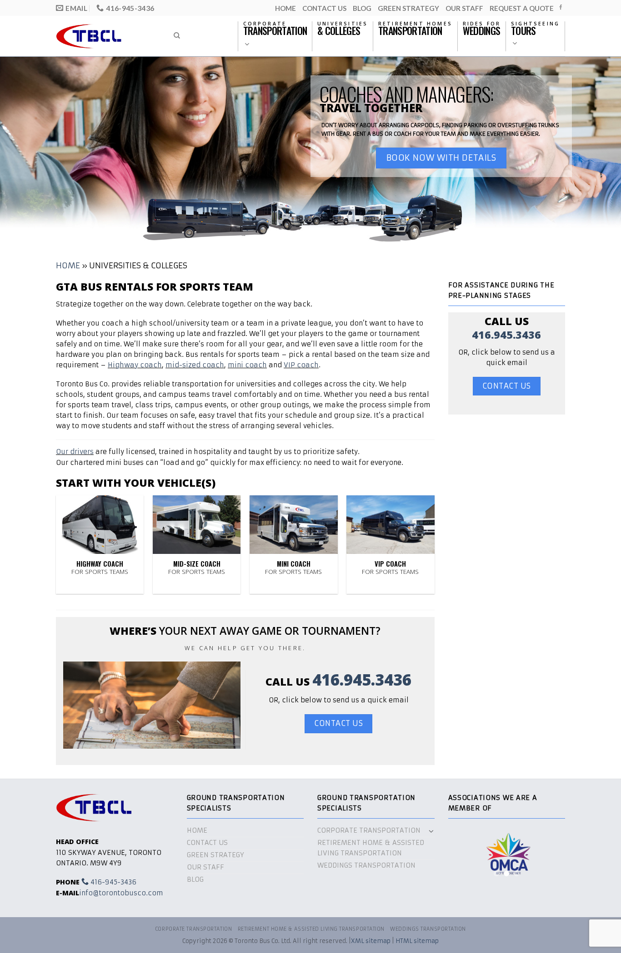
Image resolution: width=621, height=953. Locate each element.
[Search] (177, 36)
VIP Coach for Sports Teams (390, 567)
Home (285, 8)
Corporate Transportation (369, 830)
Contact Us (324, 8)
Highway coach (135, 365)
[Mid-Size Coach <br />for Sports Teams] (197, 524)
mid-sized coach (194, 365)
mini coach (247, 365)
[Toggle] (431, 831)
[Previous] (462, 856)
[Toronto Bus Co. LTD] (106, 36)
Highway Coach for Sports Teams (99, 567)
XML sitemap (371, 941)
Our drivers (75, 452)
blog (362, 8)
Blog (195, 879)
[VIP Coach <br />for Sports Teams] (390, 524)
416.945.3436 (361, 679)
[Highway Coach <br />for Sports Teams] (100, 524)
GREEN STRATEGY (408, 8)
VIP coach (301, 365)
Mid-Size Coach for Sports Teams (196, 567)
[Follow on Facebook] (560, 7)
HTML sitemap (417, 941)
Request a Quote (522, 8)
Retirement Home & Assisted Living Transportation (370, 848)
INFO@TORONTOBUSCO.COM (121, 893)
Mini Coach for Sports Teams (293, 567)
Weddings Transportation (366, 865)
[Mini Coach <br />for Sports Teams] (294, 524)
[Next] (551, 856)
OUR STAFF (464, 8)
